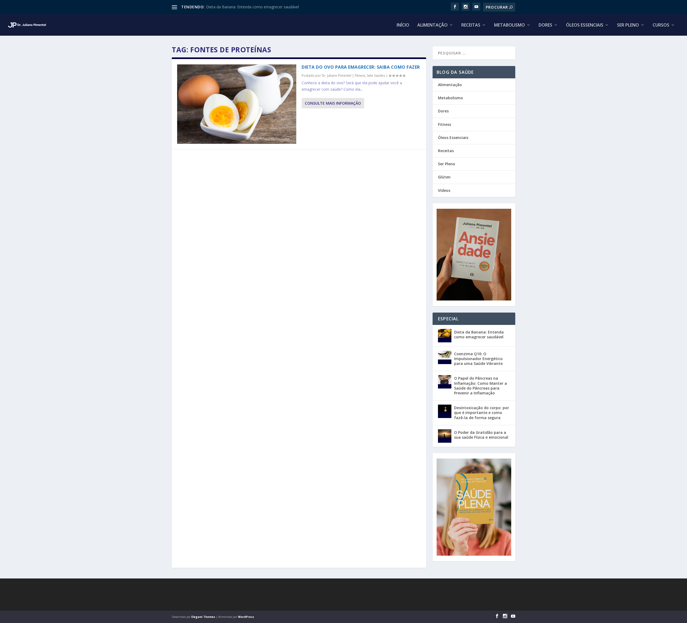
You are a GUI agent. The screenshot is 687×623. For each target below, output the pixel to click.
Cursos (661, 25)
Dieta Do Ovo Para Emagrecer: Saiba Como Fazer (361, 67)
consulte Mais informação (333, 103)
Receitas (470, 25)
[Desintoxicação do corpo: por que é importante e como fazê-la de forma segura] (444, 411)
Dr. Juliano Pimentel (336, 75)
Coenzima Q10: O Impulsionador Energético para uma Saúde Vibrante (478, 358)
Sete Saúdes (376, 75)
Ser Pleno (628, 25)
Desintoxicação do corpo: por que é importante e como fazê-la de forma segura (481, 412)
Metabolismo (509, 25)
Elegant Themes (203, 617)
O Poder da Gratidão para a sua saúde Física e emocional (481, 435)
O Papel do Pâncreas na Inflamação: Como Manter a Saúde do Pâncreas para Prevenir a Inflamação (480, 385)
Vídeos (444, 190)
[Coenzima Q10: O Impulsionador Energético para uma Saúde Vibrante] (444, 357)
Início (403, 25)
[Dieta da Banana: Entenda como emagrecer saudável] (444, 335)
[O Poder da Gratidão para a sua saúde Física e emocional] (444, 436)
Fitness (360, 75)
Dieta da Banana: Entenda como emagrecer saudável (252, 6)
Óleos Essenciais (584, 25)
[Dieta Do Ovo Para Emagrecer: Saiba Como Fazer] (236, 104)
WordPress (246, 617)
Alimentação (432, 25)
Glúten (444, 176)
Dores (545, 25)
